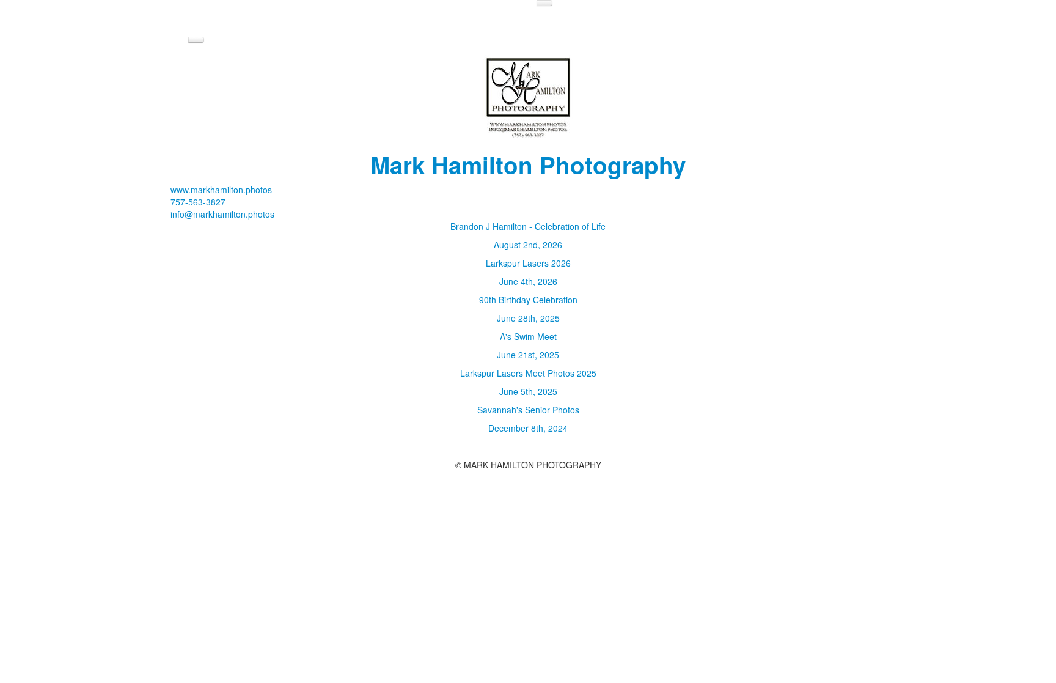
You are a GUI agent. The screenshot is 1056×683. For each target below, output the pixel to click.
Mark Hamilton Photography (528, 165)
